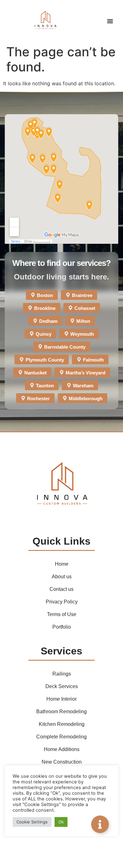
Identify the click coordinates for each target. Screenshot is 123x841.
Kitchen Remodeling (62, 724)
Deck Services (61, 686)
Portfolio (61, 627)
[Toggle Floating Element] (100, 824)
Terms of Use (61, 614)
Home (61, 564)
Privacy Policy (62, 601)
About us (62, 576)
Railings (61, 673)
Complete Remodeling (61, 736)
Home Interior (61, 699)
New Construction (62, 762)
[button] (110, 21)
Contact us (61, 589)
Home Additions (61, 749)
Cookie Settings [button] (32, 821)
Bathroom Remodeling (61, 711)
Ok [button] (61, 821)
